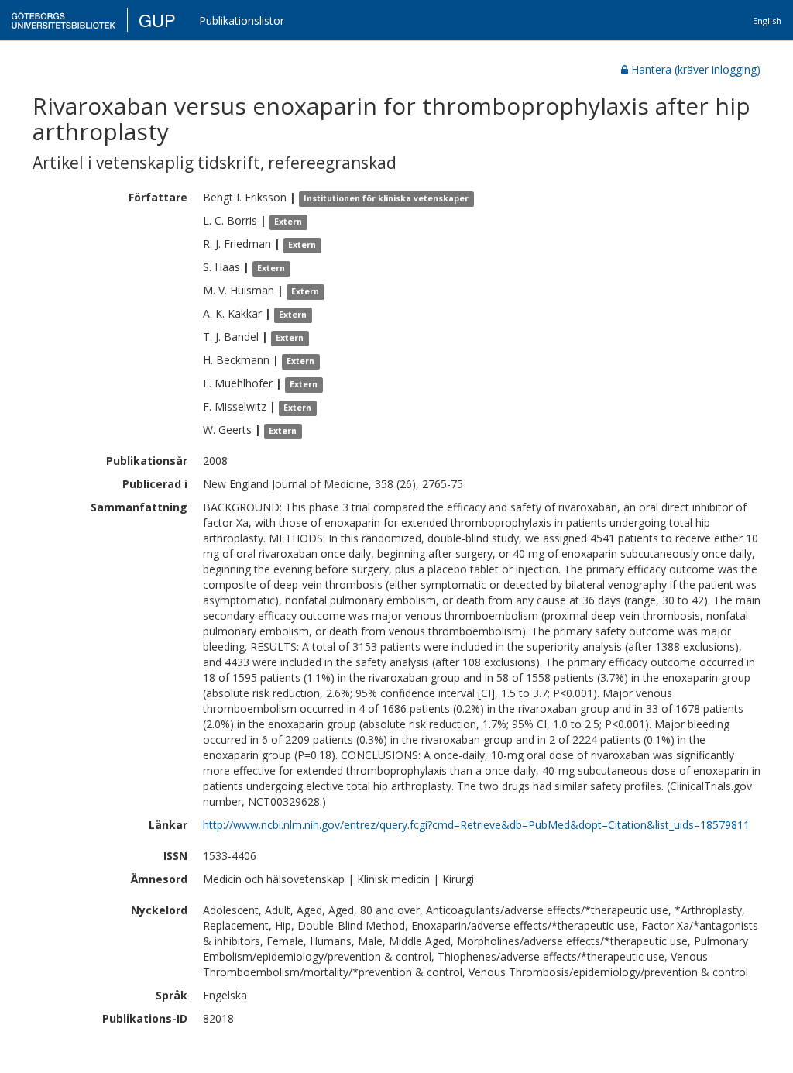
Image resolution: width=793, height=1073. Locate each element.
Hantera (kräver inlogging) (695, 69)
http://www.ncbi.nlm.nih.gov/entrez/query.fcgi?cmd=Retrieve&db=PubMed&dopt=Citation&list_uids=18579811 (476, 824)
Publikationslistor (241, 20)
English (767, 20)
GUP (157, 20)
